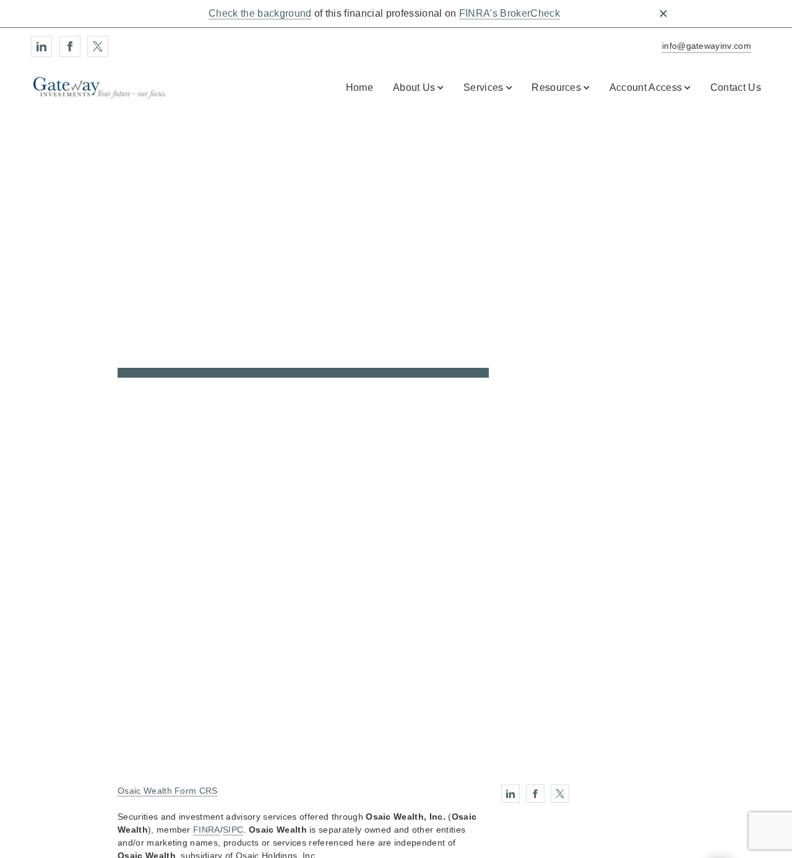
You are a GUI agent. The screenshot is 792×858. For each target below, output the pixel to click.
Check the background (260, 13)
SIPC (233, 830)
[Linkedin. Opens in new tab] (41, 46)
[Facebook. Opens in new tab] (69, 46)
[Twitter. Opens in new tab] (97, 46)
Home (359, 87)
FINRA (206, 830)
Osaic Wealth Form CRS (168, 791)
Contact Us (735, 87)
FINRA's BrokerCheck (509, 13)
